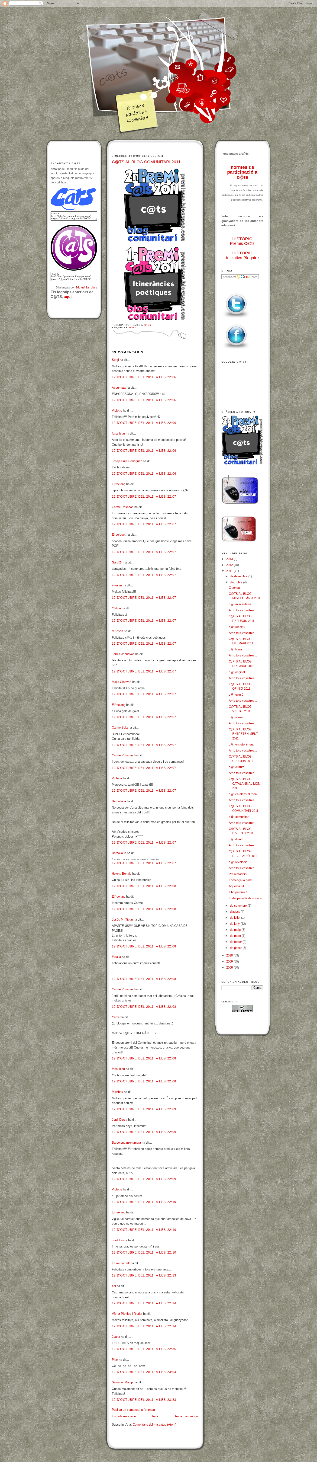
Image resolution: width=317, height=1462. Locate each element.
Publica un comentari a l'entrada (133, 1409)
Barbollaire (119, 801)
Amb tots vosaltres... (243, 610)
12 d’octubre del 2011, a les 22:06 (144, 377)
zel (114, 1286)
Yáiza (116, 1017)
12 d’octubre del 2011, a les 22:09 (144, 1109)
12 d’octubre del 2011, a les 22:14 (144, 1303)
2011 (230, 571)
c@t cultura (236, 767)
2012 (230, 565)
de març (236, 935)
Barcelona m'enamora (126, 1142)
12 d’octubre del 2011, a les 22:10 (144, 1202)
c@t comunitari (239, 817)
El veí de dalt (121, 1263)
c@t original (237, 672)
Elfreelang (118, 484)
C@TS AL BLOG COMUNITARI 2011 (146, 162)
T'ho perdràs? (238, 892)
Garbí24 (117, 562)
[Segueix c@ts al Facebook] (236, 349)
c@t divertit (236, 839)
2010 (230, 955)
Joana (116, 1336)
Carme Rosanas (122, 507)
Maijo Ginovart (122, 682)
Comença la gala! (240, 880)
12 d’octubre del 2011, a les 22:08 (144, 886)
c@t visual (236, 717)
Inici (155, 1416)
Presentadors (238, 874)
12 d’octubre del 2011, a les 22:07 (144, 496)
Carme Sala (120, 727)
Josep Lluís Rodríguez (127, 461)
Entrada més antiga (184, 1416)
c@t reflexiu (237, 627)
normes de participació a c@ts (242, 172)
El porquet (119, 534)
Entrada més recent (125, 1416)
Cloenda (234, 587)
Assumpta (119, 387)
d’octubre (236, 582)
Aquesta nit (236, 886)
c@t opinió (236, 694)
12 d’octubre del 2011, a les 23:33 (144, 1399)
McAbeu (117, 1092)
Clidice (116, 608)
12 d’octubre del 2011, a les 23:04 (144, 1372)
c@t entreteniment (241, 744)
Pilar (115, 1359)
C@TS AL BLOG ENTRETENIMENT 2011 (243, 734)
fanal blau (118, 433)
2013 (230, 559)
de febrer (236, 942)
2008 (230, 967)
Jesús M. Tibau (122, 919)
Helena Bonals (121, 873)
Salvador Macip (122, 1382)
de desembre (239, 576)
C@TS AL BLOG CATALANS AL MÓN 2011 (244, 783)
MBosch (117, 631)
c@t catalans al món (243, 794)
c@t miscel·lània (240, 604)
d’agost (235, 911)
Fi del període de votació (245, 898)
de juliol (235, 917)
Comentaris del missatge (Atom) (154, 1424)
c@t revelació (238, 862)
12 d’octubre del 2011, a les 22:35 (144, 1349)
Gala (132, 327)
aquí (67, 297)
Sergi (115, 360)
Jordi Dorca (119, 1119)
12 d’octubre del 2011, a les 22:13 (144, 1275)
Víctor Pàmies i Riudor (127, 1313)
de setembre (239, 905)
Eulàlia (116, 957)
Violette (117, 410)
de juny (235, 923)
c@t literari (236, 649)
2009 (230, 961)
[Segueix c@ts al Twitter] (236, 318)
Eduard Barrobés (86, 287)
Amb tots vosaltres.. (242, 868)
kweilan (117, 585)
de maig (236, 929)
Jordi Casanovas (123, 654)
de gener (236, 948)
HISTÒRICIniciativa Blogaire (242, 255)
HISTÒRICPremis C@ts (242, 241)
